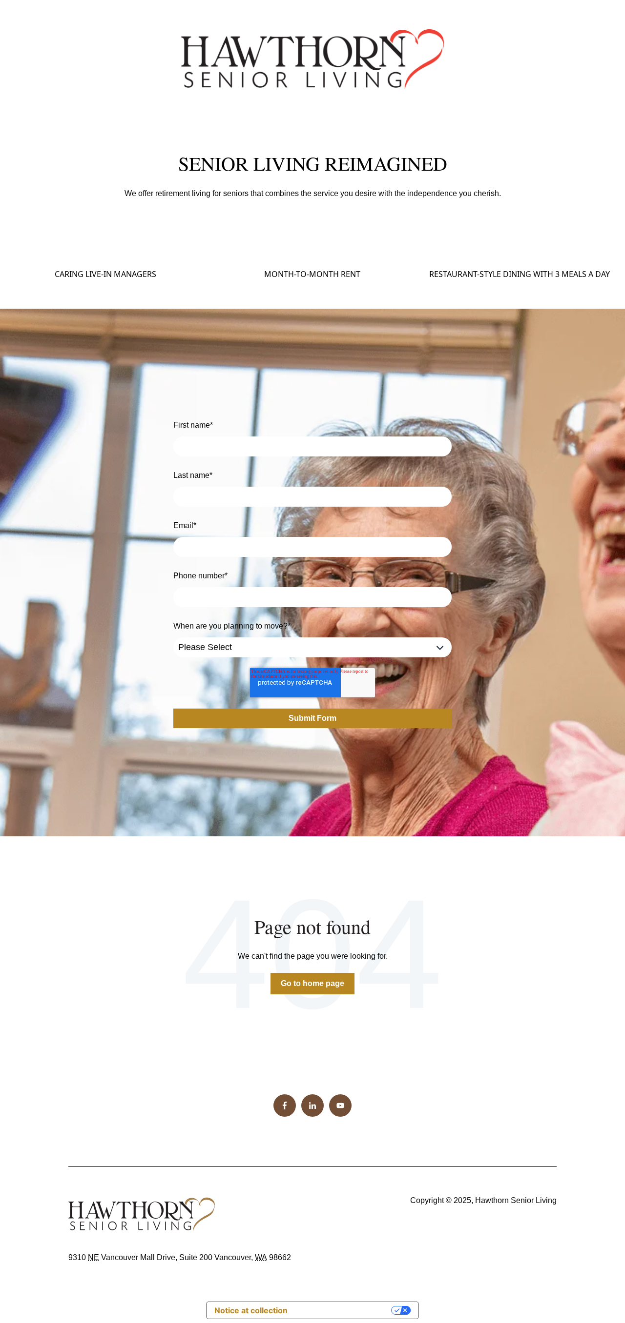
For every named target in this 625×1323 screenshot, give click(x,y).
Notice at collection (251, 1310)
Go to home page (312, 983)
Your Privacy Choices (344, 1310)
